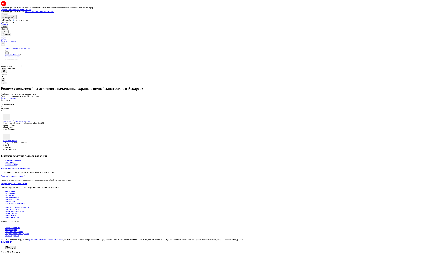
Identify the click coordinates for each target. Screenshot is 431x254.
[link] (5, 31)
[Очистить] (4, 71)
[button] (3, 37)
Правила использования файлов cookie (39, 12)
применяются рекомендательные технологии (45, 240)
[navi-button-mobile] (3, 44)
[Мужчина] (6, 117)
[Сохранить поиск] (3, 80)
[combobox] (11, 66)
